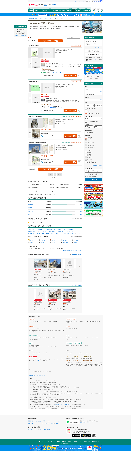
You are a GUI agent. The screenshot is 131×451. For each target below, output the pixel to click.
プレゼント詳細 (38, 360)
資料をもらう (70, 75)
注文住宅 (69, 10)
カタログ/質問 (85, 10)
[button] (30, 261)
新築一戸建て (54, 10)
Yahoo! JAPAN (77, 1)
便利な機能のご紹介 (85, 422)
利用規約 (59, 441)
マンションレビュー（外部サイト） (62, 404)
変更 (101, 89)
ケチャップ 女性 (96, 1)
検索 (101, 1)
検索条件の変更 (89, 83)
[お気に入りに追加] (79, 75)
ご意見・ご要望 (83, 441)
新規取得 (54, 4)
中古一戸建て (62, 10)
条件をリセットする (98, 47)
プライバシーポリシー (37, 441)
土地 (73, 10)
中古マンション (46, 10)
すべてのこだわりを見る (96, 165)
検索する (94, 179)
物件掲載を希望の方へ (67, 441)
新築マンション (38, 10)
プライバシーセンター (50, 441)
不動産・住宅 (31, 421)
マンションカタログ (33, 429)
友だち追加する (74, 422)
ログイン (46, 5)
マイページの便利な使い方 (20, 35)
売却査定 (78, 10)
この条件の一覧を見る (77, 254)
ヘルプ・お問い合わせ (93, 441)
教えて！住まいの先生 (45, 429)
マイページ (95, 59)
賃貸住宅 (31, 10)
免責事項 (76, 441)
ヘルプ (83, 1)
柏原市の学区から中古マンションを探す (72, 250)
